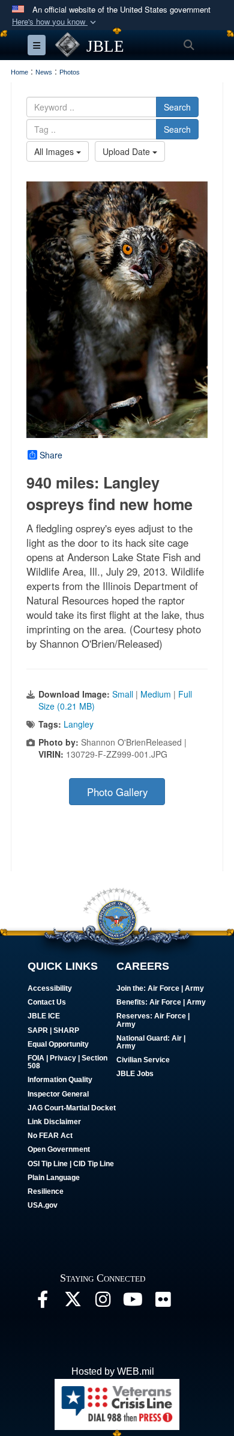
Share (51, 455)
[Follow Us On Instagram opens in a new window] (103, 1302)
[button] (55, 22)
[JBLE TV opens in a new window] (133, 1302)
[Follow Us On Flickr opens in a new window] (163, 1302)
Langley (79, 724)
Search (177, 107)
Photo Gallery (117, 792)
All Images (55, 151)
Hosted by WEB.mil (112, 1371)
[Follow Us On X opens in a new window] (73, 1302)
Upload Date (127, 151)
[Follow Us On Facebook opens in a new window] (43, 1302)
